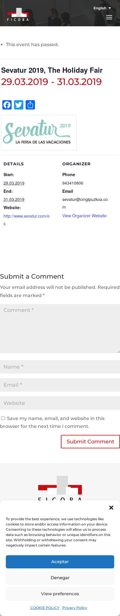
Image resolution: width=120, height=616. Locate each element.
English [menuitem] (99, 8)
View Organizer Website (84, 215)
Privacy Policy (74, 607)
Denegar (60, 577)
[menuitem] (100, 8)
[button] (111, 508)
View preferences (60, 593)
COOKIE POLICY (44, 607)
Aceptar (60, 561)
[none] (100, 8)
